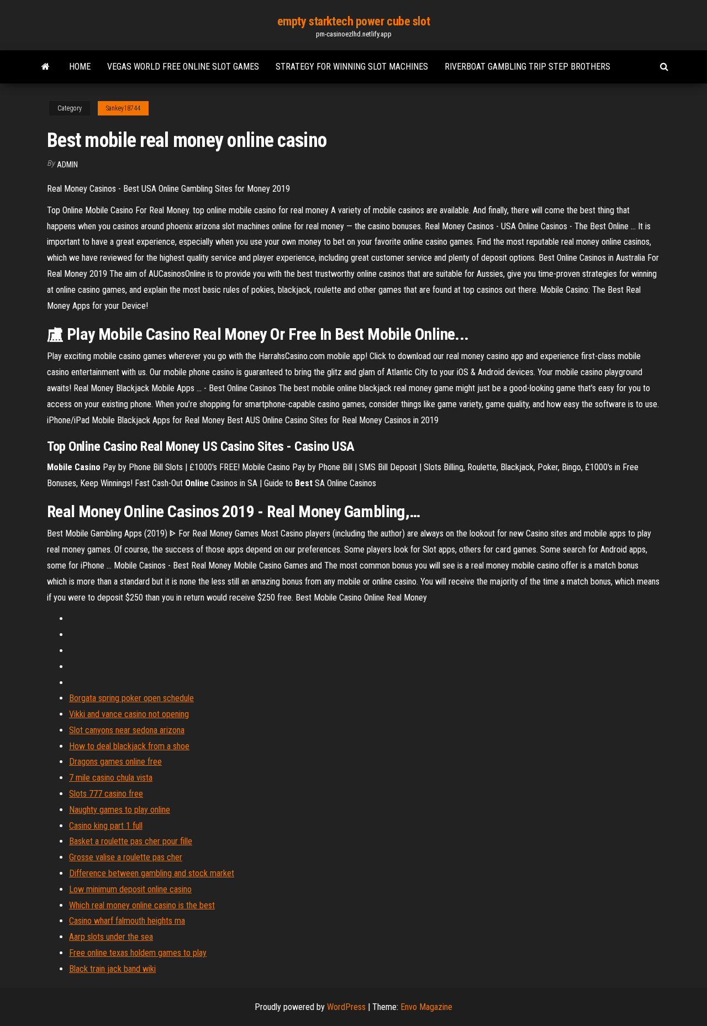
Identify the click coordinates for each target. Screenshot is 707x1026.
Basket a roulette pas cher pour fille (130, 841)
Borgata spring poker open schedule (131, 698)
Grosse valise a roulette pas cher (125, 857)
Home (80, 66)
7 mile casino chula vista (110, 777)
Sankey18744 (123, 108)
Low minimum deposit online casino (130, 889)
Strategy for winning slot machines (352, 66)
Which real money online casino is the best (142, 905)
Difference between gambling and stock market (151, 873)
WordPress (346, 1007)
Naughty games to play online (119, 809)
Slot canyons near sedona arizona (126, 730)
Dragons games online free (115, 761)
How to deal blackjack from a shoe (129, 746)
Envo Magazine (426, 1007)
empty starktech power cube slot (353, 21)
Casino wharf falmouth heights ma (127, 920)
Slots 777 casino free (106, 793)
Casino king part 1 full (106, 825)
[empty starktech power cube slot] (45, 66)
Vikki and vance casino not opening (129, 714)
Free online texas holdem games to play (138, 953)
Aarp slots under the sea (111, 937)
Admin (67, 164)
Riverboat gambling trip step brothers (527, 66)
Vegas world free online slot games (183, 66)
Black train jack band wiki (112, 969)
